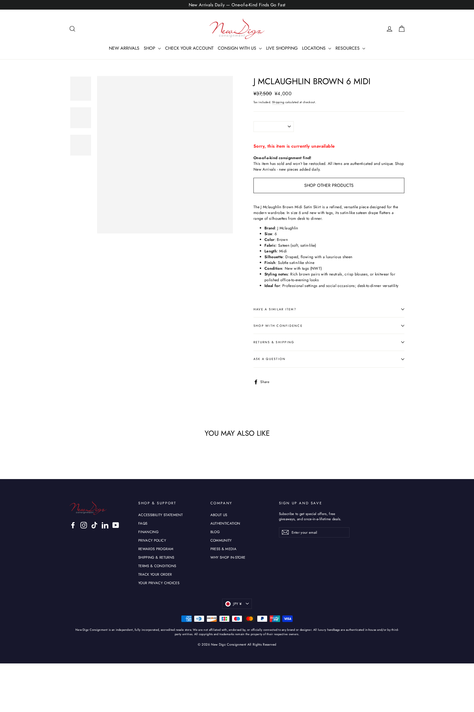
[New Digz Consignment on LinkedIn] (105, 525)
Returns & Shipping (273, 342)
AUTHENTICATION (225, 523)
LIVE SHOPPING (282, 48)
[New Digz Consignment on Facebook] (73, 525)
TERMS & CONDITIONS (157, 566)
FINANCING (148, 531)
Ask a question (269, 359)
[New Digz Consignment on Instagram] (83, 525)
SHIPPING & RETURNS (156, 557)
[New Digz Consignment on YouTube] (115, 525)
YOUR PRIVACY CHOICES (158, 583)
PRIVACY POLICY (152, 540)
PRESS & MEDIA (223, 548)
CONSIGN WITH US (238, 48)
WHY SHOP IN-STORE (228, 557)
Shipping (278, 102)
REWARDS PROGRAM (155, 548)
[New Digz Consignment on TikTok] (94, 525)
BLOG (215, 531)
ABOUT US (218, 514)
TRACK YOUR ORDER (155, 574)
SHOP (150, 48)
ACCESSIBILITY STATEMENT (160, 514)
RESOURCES (348, 48)
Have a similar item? (274, 309)
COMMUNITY (221, 540)
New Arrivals (264, 169)
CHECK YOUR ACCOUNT (189, 48)
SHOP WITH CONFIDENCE (278, 325)
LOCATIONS (314, 48)
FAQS (142, 523)
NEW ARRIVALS (124, 48)
